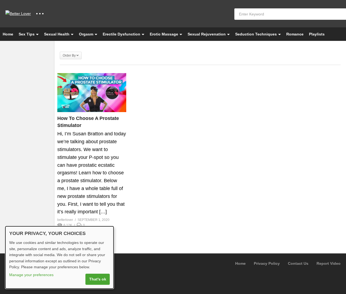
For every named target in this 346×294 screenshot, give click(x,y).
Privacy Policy (267, 263)
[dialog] (59, 257)
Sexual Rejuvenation (207, 34)
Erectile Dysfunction (121, 34)
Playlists (317, 34)
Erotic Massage (164, 34)
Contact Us (298, 263)
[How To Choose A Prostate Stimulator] (91, 92)
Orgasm (86, 34)
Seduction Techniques (256, 34)
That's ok (97, 279)
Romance (295, 34)
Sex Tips (27, 34)
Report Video (329, 263)
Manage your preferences (31, 275)
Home (8, 34)
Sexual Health (56, 34)
